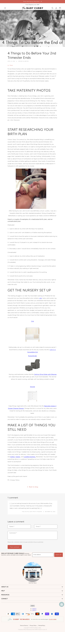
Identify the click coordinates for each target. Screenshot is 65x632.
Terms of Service (24, 625)
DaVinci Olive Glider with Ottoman (45, 374)
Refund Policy (41, 625)
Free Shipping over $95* (33, 4)
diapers (18, 457)
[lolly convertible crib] (32, 343)
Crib (32, 321)
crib (40, 298)
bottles (12, 457)
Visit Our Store (32, 583)
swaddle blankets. (30, 457)
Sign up (59, 555)
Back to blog (33, 487)
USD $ (32, 605)
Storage (32, 387)
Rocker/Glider (32, 356)
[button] (5, 8)
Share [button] (11, 65)
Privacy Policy (33, 625)
